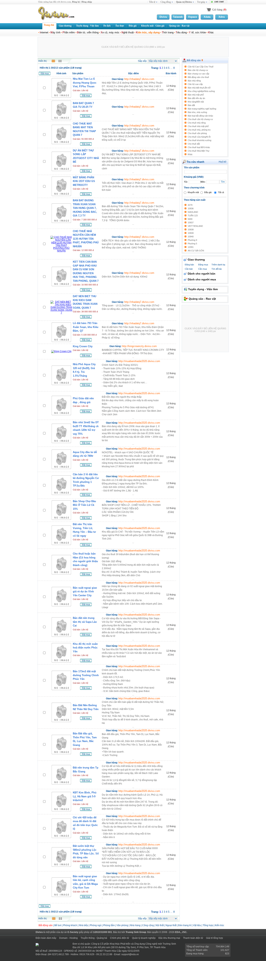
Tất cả (221, 192)
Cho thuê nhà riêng (197, 123)
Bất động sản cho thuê (198, 77)
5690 (190, 219)
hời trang (168, 32)
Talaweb (178, 16)
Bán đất (191, 105)
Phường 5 (192, 243)
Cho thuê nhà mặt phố (198, 126)
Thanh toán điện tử (193, 938)
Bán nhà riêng (194, 80)
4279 (190, 205)
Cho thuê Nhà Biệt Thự (198, 151)
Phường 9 (192, 240)
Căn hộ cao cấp (195, 84)
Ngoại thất (171, 925)
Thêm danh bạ (218, 264)
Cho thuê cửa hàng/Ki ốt (199, 137)
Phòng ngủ (95, 925)
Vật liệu (197, 925)
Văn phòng (122, 925)
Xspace (192, 16)
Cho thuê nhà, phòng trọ (199, 130)
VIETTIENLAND (195, 226)
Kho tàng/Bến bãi (196, 102)
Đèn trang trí (184, 925)
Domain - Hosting (68, 938)
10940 (191, 236)
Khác (190, 154)
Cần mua (202, 269)
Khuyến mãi (193, 192)
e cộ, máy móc (110, 32)
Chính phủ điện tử (119, 938)
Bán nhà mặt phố (196, 95)
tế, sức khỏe (197, 32)
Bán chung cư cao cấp (198, 73)
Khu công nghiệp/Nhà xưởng (201, 91)
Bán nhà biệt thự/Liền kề (199, 88)
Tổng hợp (208, 925)
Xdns (221, 16)
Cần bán (189, 269)
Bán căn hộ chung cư (198, 70)
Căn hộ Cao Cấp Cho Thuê (200, 66)
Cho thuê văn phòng (197, 133)
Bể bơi (57, 925)
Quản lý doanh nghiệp (144, 938)
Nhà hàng (135, 925)
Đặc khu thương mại (169, 938)
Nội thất (160, 925)
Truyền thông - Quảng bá (94, 938)
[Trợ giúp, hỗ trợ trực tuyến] (218, 2)
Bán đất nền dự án (196, 98)
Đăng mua (203, 264)
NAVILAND (193, 212)
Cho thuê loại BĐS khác (199, 147)
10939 (191, 233)
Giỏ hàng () (219, 9)
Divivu (163, 16)
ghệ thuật (128, 32)
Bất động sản (194, 60)
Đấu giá (207, 192)
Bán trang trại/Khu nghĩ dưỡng (202, 109)
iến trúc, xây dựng (148, 32)
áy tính (55, 32)
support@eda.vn (130, 954)
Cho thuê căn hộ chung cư (200, 119)
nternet (44, 32)
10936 (191, 208)
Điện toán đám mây (46, 938)
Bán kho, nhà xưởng (197, 112)
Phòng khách (70, 925)
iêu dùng (181, 32)
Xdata (207, 16)
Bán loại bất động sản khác (200, 116)
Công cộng (148, 925)
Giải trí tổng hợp (214, 938)
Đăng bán (189, 264)
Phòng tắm (109, 925)
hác (211, 32)
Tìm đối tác (216, 269)
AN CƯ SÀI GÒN (196, 250)
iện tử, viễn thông (88, 32)
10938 (191, 229)
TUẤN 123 (193, 215)
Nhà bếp (83, 925)
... (133, 89)
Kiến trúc (219, 925)
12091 (191, 247)
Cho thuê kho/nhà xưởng (199, 140)
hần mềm (69, 32)
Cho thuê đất (194, 144)
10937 (191, 222)
